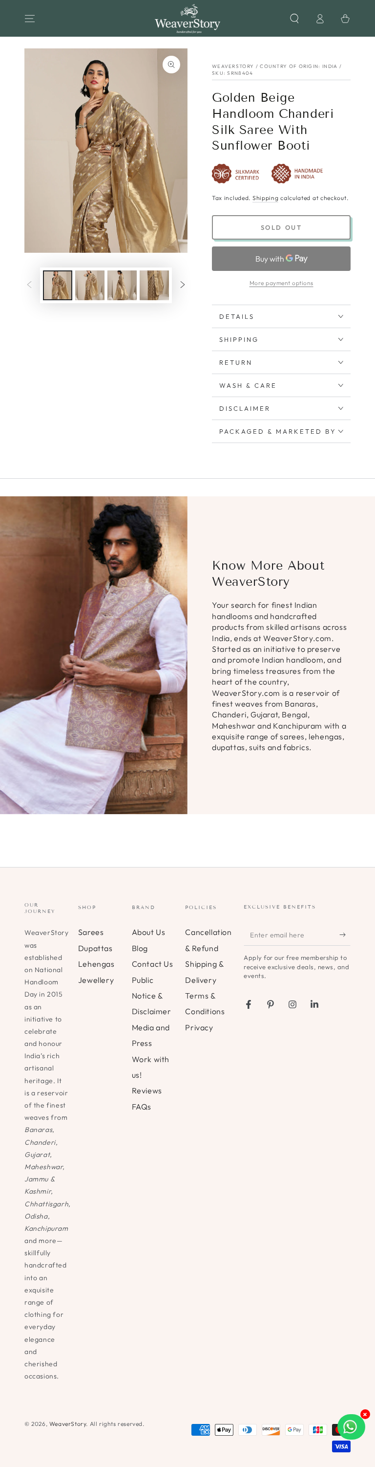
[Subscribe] (345, 934)
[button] (294, 18)
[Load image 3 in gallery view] (122, 285)
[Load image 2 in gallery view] (89, 285)
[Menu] (29, 18)
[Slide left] (29, 285)
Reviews (147, 1090)
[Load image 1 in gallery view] (57, 285)
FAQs (141, 1106)
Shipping (265, 197)
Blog (140, 948)
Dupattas (95, 948)
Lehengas (96, 964)
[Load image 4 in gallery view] (154, 285)
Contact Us (152, 964)
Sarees (91, 932)
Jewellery (96, 980)
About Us (149, 932)
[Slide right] (182, 285)
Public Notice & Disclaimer (151, 996)
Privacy (199, 1027)
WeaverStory (67, 1423)
